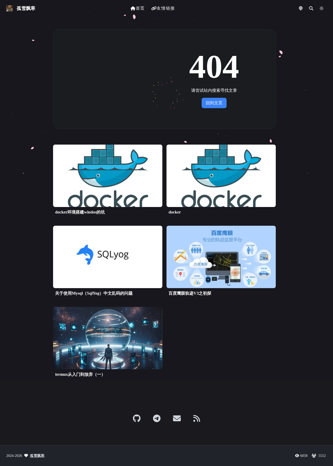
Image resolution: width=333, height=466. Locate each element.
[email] (177, 418)
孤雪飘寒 (37, 456)
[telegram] (157, 418)
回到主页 (214, 103)
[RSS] (196, 418)
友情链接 (166, 8)
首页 (140, 8)
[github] (136, 418)
